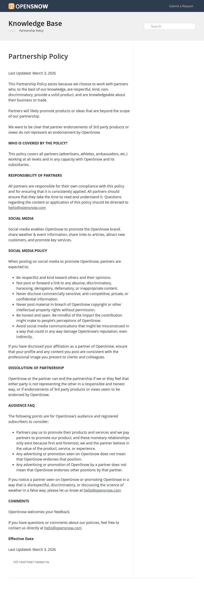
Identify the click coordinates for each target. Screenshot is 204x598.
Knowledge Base (35, 23)
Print (116, 46)
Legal (11, 30)
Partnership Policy (31, 30)
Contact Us (42, 562)
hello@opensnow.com (27, 207)
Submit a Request (181, 6)
